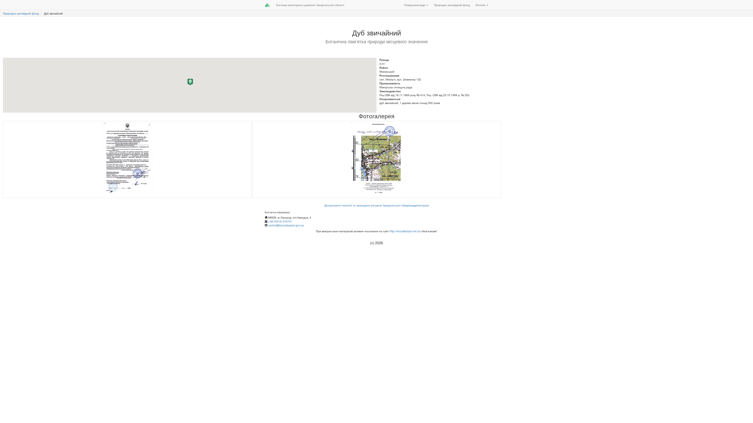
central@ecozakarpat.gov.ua (286, 225)
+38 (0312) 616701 (280, 221)
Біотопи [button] (481, 5)
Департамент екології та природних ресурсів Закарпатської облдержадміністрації (376, 205)
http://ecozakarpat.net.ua (404, 231)
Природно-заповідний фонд (452, 5)
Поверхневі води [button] (415, 5)
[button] (190, 82)
